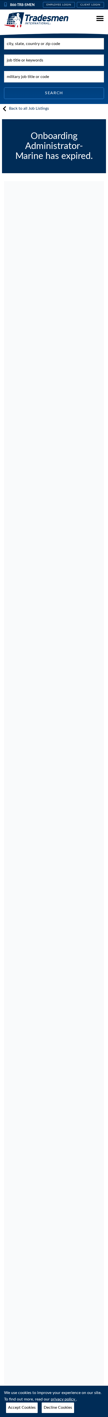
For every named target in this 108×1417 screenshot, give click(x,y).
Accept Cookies (22, 1408)
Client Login (90, 4)
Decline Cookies (58, 1408)
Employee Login (58, 4)
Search (54, 93)
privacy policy (63, 1399)
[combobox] (54, 43)
